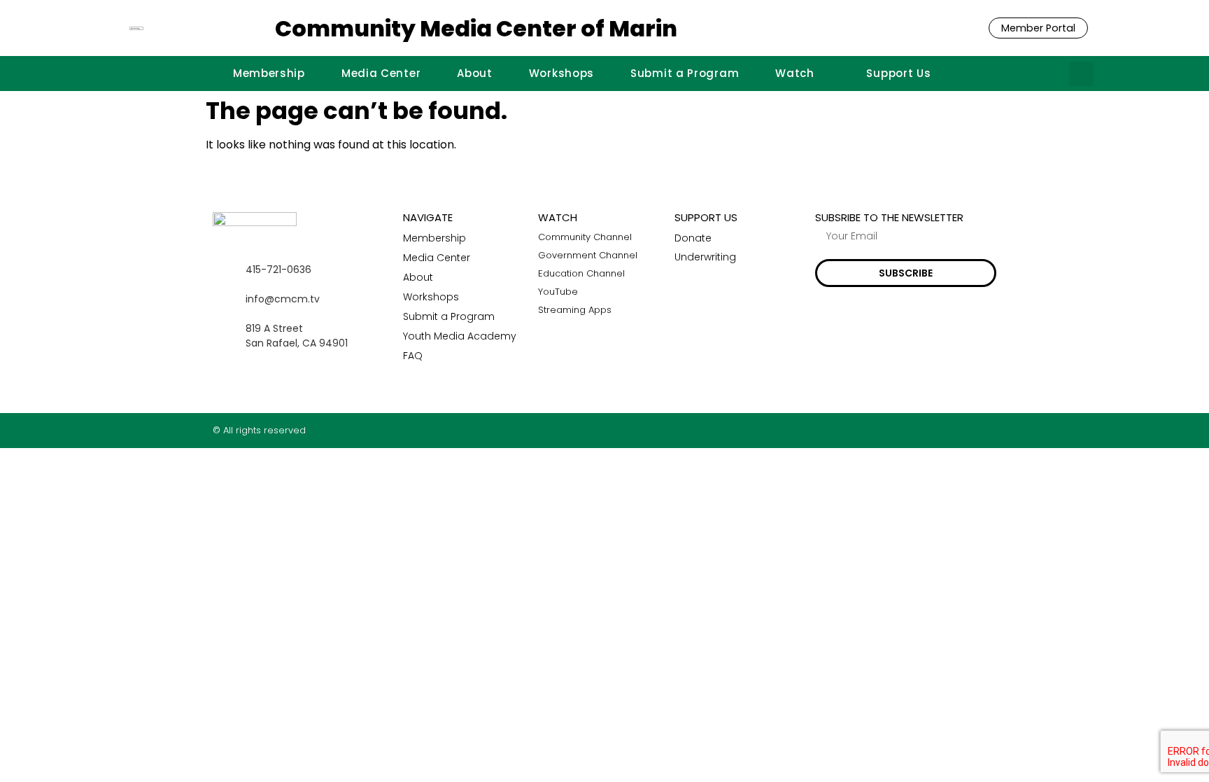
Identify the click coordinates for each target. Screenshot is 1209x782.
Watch (794, 73)
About (475, 73)
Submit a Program (684, 73)
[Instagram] (964, 430)
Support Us (898, 73)
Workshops (561, 73)
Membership (269, 73)
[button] (1081, 74)
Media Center (380, 73)
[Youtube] (991, 430)
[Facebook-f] (936, 430)
